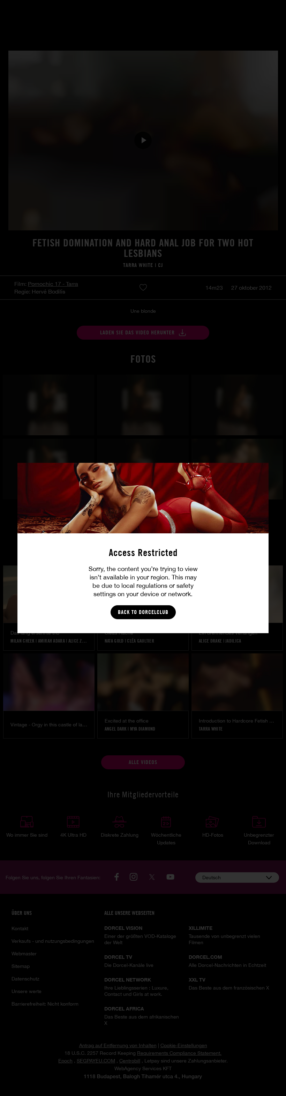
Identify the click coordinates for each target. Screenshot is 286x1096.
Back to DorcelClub (143, 612)
